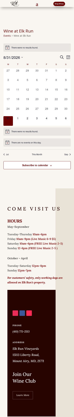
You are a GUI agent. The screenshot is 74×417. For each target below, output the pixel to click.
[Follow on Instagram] (15, 313)
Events (7, 35)
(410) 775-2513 (21, 331)
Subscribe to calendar (35, 165)
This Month (37, 154)
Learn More (22, 395)
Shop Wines (59, 4)
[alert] (37, 47)
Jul (7, 154)
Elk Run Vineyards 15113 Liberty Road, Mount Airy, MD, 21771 (28, 355)
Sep (66, 154)
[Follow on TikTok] (29, 313)
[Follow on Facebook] (22, 313)
